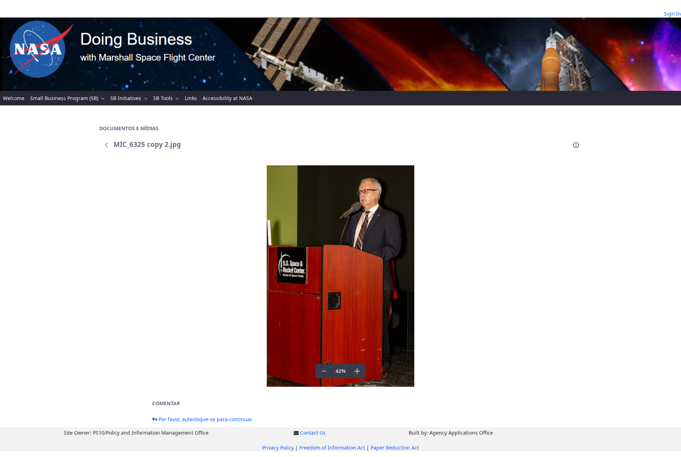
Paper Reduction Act (395, 447)
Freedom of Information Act (332, 447)
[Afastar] (324, 371)
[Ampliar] (357, 371)
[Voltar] (106, 145)
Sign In (672, 13)
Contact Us (313, 432)
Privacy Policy (278, 447)
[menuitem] (13, 98)
